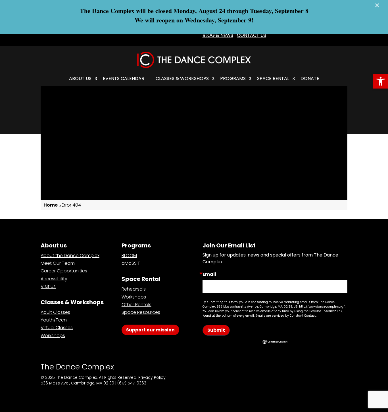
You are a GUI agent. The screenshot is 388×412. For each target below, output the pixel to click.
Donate (310, 78)
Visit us (48, 286)
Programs (233, 78)
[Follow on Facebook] (130, 36)
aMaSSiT (131, 263)
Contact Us (251, 35)
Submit (216, 330)
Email (209, 274)
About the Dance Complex (70, 255)
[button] (380, 81)
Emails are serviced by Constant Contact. (285, 316)
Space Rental (273, 78)
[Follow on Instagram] (155, 36)
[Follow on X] (143, 36)
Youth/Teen (54, 320)
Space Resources (141, 312)
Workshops (53, 335)
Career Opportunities (64, 271)
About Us (80, 78)
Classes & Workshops (182, 78)
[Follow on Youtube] (180, 36)
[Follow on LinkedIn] (168, 36)
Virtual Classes (57, 327)
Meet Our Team (58, 263)
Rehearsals (134, 289)
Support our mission (150, 330)
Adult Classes (55, 312)
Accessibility (54, 279)
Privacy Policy (152, 377)
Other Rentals (136, 304)
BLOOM (129, 255)
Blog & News (218, 35)
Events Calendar (123, 78)
